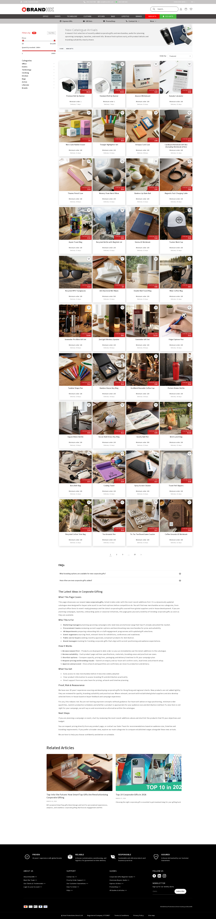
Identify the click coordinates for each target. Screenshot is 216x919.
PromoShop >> (115, 887)
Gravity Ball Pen (143, 437)
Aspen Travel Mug (75, 242)
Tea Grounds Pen (109, 534)
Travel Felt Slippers (176, 486)
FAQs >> (70, 890)
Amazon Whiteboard (142, 96)
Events (24, 67)
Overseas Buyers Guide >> (119, 880)
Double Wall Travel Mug (142, 291)
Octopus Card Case (142, 145)
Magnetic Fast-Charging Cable (176, 193)
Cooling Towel (109, 486)
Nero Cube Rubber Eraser (75, 145)
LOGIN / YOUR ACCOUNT (30, 2)
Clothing (25, 73)
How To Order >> (73, 887)
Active (24, 82)
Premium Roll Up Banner (75, 96)
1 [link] (110, 554)
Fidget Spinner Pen (176, 339)
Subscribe (180, 891)
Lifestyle (25, 85)
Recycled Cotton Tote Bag (75, 534)
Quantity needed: (31, 47)
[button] (164, 9)
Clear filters (51, 33)
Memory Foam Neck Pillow (109, 193)
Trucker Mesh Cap (176, 242)
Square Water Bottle (75, 437)
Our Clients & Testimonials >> (34, 884)
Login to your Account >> (33, 887)
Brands (25, 88)
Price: (24, 38)
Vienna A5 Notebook (142, 242)
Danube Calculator (176, 96)
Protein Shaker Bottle (176, 388)
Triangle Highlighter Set (109, 145)
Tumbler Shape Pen (75, 388)
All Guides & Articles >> (118, 890)
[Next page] (140, 554)
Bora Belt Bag (75, 486)
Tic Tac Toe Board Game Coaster (142, 534)
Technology (26, 70)
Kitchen (25, 76)
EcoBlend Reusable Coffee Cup (143, 388)
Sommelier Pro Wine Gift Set (75, 339)
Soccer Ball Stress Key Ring (109, 437)
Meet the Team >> (30, 880)
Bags (24, 79)
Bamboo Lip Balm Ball (142, 193)
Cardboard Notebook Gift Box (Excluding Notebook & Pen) (176, 146)
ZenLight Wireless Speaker (109, 339)
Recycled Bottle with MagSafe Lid (109, 242)
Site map (151, 915)
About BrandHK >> (30, 877)
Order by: (163, 56)
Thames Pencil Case (75, 193)
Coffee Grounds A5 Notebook (176, 534)
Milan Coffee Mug (176, 291)
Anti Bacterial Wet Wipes (109, 291)
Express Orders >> (116, 884)
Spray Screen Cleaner (142, 486)
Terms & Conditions (121, 915)
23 (135, 554)
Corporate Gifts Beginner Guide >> (122, 877)
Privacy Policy (138, 915)
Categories (27, 60)
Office (24, 64)
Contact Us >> (72, 877)
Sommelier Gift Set (142, 339)
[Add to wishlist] (89, 64)
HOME (61, 49)
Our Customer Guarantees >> (77, 884)
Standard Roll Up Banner (109, 96)
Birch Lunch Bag (176, 437)
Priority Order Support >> (76, 880)
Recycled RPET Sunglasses (75, 291)
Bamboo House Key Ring (109, 388)
